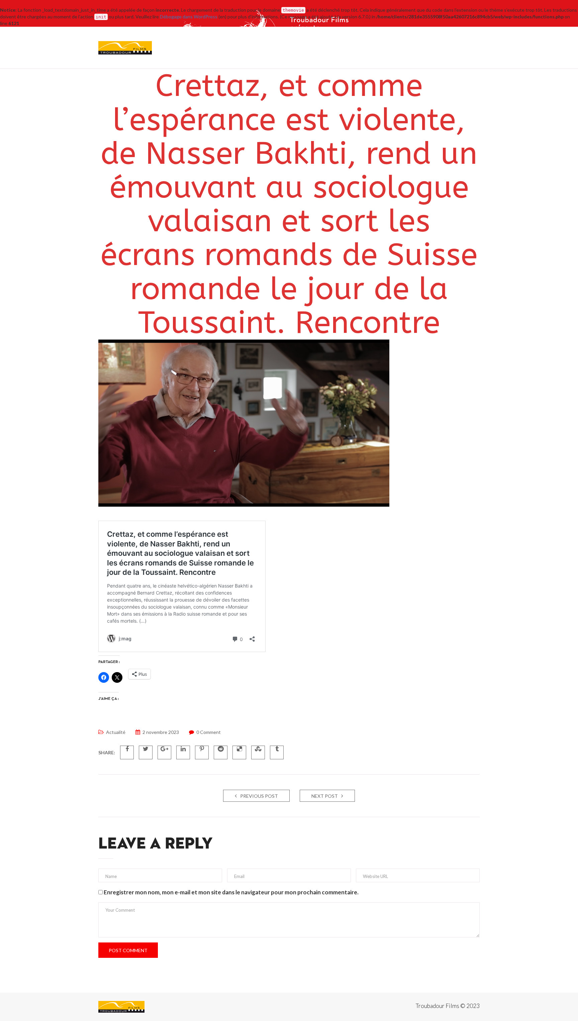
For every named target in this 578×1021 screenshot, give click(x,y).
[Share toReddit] (220, 752)
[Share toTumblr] (277, 752)
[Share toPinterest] (202, 752)
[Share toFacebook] (127, 752)
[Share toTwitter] (146, 752)
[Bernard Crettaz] (121, 1007)
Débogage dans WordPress (188, 16)
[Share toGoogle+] (164, 752)
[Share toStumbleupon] (258, 752)
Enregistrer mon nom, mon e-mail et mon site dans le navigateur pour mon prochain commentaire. (231, 892)
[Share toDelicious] (239, 752)
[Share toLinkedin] (183, 752)
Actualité (115, 732)
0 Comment (208, 732)
